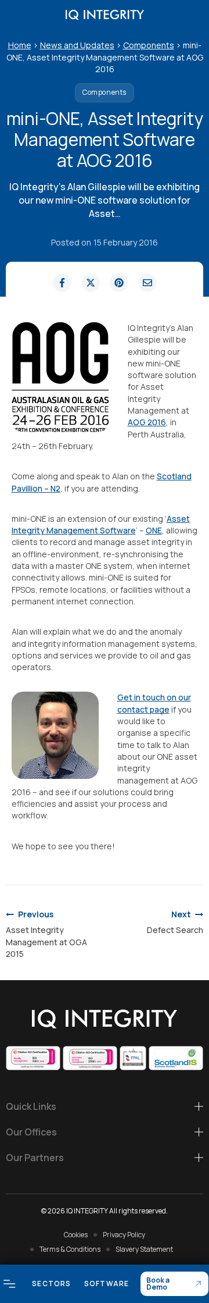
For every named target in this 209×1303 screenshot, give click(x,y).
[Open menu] (10, 1283)
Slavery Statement (144, 1249)
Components (148, 45)
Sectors (51, 1283)
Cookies (76, 1235)
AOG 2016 (147, 422)
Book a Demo (158, 1283)
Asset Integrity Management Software (101, 524)
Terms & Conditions (69, 1249)
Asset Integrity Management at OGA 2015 (46, 934)
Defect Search (175, 922)
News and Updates (77, 45)
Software (106, 1283)
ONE (154, 530)
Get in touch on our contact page (154, 703)
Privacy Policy (124, 1235)
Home (19, 45)
